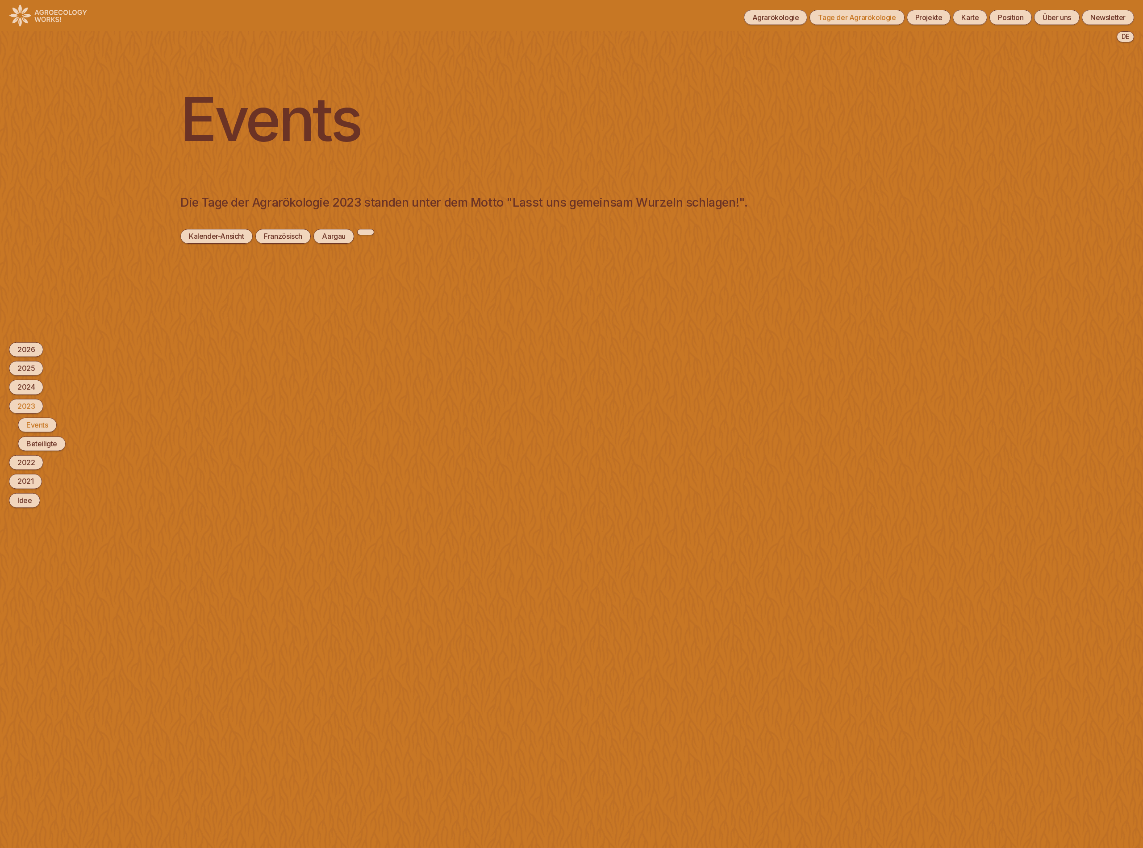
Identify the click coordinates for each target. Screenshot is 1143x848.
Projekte (929, 17)
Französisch (283, 236)
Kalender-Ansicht (216, 236)
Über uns (1057, 17)
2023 (26, 405)
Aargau (334, 236)
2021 (25, 481)
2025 (26, 368)
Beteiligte (41, 443)
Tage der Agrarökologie (857, 17)
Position (1010, 17)
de (1125, 36)
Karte (970, 17)
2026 (26, 349)
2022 (26, 462)
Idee (24, 499)
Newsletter (1108, 17)
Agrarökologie (775, 17)
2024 (26, 386)
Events (37, 424)
